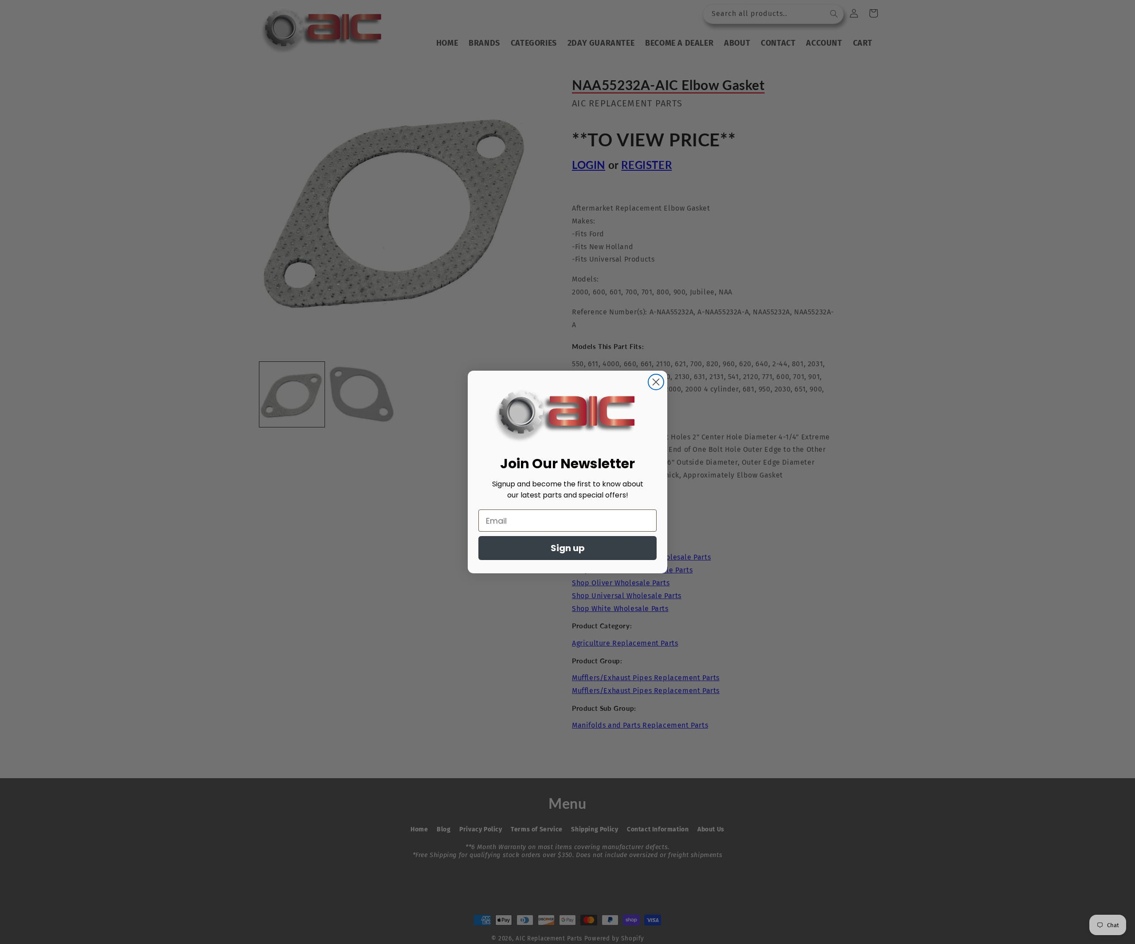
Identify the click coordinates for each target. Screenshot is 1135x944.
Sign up (568, 548)
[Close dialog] (656, 382)
